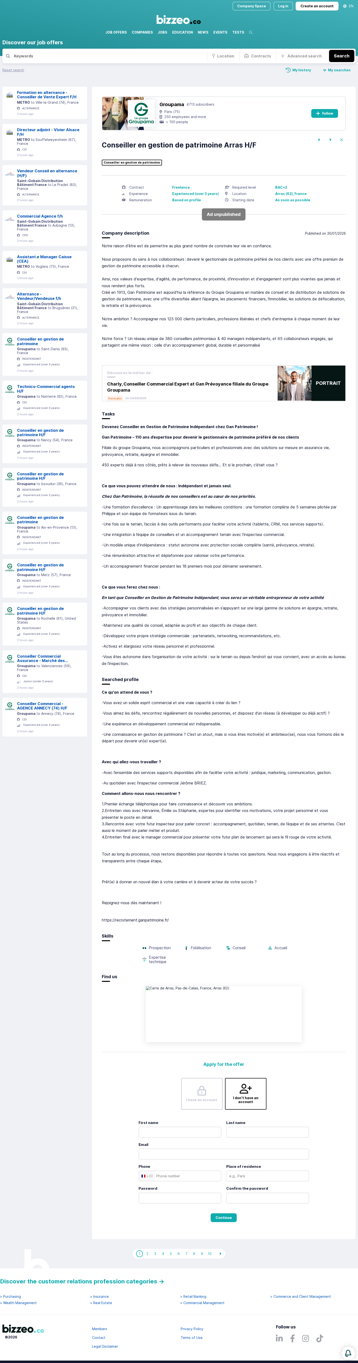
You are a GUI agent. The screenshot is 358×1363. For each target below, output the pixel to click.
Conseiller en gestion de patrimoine (40, 341)
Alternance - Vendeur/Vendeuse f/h (39, 296)
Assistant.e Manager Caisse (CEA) (44, 259)
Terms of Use (192, 1337)
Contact (98, 1337)
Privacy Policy (192, 1329)
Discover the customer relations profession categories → (82, 1281)
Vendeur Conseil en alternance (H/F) (47, 173)
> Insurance (99, 1297)
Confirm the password (247, 1188)
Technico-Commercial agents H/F (46, 388)
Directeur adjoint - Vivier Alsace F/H (48, 132)
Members (99, 1329)
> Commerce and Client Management (300, 1297)
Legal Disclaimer (105, 1346)
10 (210, 1254)
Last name (235, 1123)
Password (148, 1188)
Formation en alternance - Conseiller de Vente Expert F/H (46, 94)
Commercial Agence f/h (40, 216)
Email (143, 1144)
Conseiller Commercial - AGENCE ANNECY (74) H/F (42, 705)
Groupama (172, 104)
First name (148, 1123)
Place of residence (243, 1166)
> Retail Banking (193, 1297)
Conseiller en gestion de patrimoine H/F (40, 432)
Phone (144, 1166)
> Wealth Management (18, 1303)
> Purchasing (10, 1297)
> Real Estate (101, 1303)
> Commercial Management (202, 1303)
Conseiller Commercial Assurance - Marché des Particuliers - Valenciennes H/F (47, 658)
